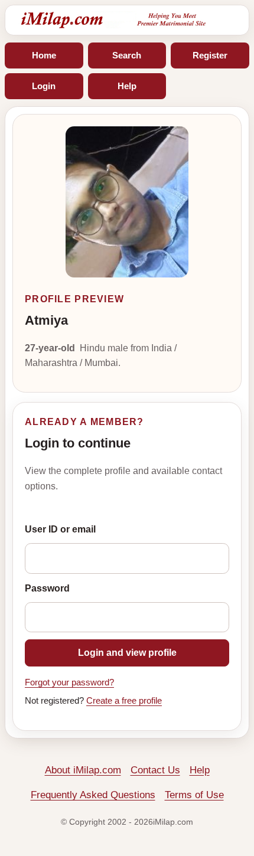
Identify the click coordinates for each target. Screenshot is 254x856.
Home (44, 55)
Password (47, 588)
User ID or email (60, 529)
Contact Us (155, 770)
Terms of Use (194, 795)
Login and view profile (127, 653)
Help (127, 86)
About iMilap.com (83, 770)
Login (44, 86)
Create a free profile (124, 700)
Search (126, 55)
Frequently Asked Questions (93, 795)
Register (210, 55)
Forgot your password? (69, 682)
